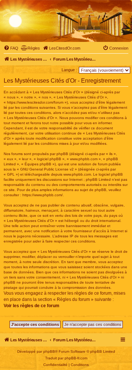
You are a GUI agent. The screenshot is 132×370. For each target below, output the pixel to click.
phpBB (49, 351)
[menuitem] (11, 48)
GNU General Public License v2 (47, 169)
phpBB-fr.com (76, 358)
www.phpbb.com (77, 174)
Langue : (69, 70)
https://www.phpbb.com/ (42, 195)
